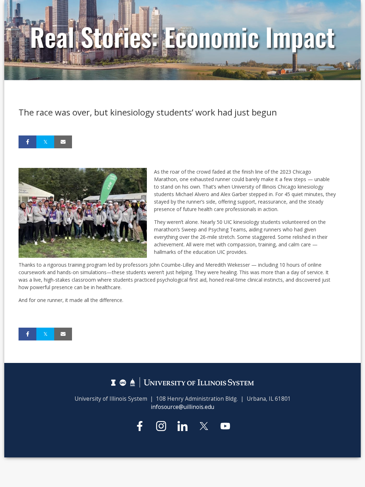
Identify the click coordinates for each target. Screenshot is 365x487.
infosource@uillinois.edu (182, 407)
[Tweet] (45, 141)
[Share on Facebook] (27, 141)
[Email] (63, 141)
